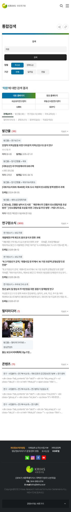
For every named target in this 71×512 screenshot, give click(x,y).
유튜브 (44, 457)
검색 (35, 57)
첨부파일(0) (35, 119)
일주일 (30, 72)
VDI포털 (55, 451)
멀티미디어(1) (9, 119)
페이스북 (38, 457)
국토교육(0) (50, 113)
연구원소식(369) (34, 113)
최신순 (17, 65)
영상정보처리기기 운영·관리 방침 (25, 451)
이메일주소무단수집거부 (38, 448)
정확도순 (30, 65)
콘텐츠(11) (22, 119)
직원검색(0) (48, 119)
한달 (43, 72)
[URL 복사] (65, 27)
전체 (17, 72)
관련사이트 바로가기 (35, 503)
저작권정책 (56, 448)
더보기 (63, 131)
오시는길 (45, 451)
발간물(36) (19, 113)
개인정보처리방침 (17, 448)
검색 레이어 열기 (61, 6)
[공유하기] (59, 27)
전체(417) (7, 113)
